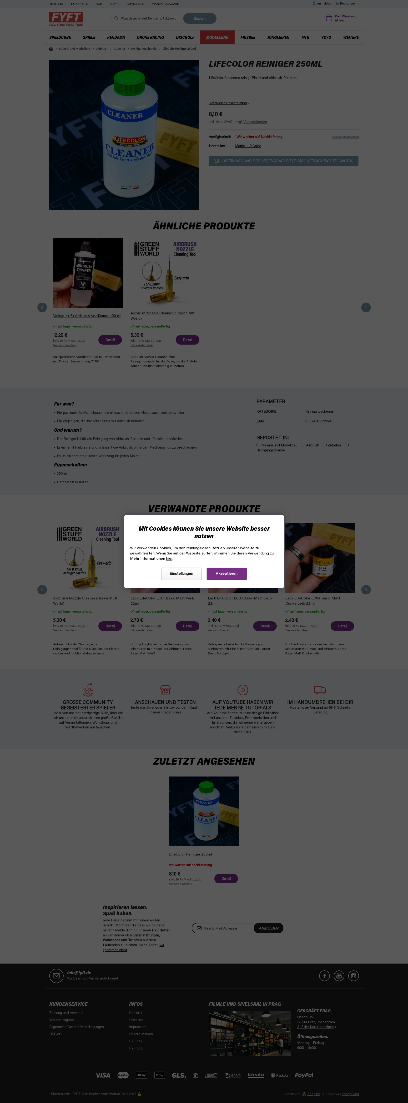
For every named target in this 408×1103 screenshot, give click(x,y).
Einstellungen (181, 574)
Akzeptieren (226, 574)
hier (169, 559)
